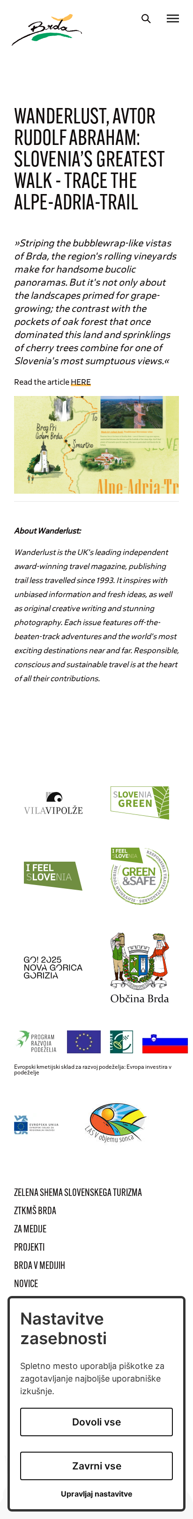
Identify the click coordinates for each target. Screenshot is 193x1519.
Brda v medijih (39, 1266)
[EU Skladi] (36, 1124)
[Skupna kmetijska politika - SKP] (103, 1042)
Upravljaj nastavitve (97, 1494)
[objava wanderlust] (96, 444)
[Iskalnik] (146, 18)
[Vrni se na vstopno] (47, 30)
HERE (81, 381)
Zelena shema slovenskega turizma (78, 1193)
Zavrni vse (96, 1466)
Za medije (30, 1229)
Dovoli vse (96, 1422)
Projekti (29, 1248)
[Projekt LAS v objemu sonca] (117, 1124)
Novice (26, 1284)
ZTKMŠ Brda (35, 1211)
